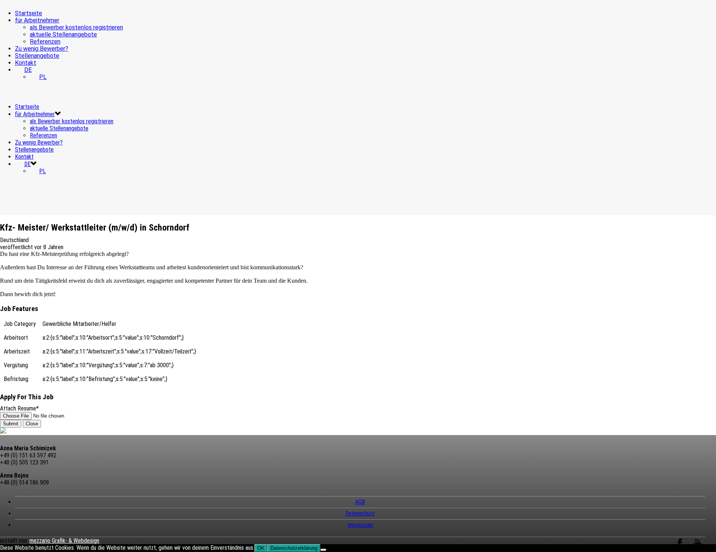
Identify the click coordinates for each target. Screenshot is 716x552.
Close (32, 423)
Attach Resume (19, 408)
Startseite (28, 13)
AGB (360, 501)
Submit (10, 423)
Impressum (360, 525)
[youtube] (697, 547)
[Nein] (323, 550)
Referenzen (45, 41)
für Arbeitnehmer (37, 20)
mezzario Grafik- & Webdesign (64, 540)
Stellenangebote (37, 55)
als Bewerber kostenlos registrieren (76, 27)
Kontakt (25, 62)
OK (260, 548)
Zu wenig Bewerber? (41, 48)
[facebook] (680, 547)
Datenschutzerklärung (293, 548)
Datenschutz (360, 513)
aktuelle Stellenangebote (63, 34)
